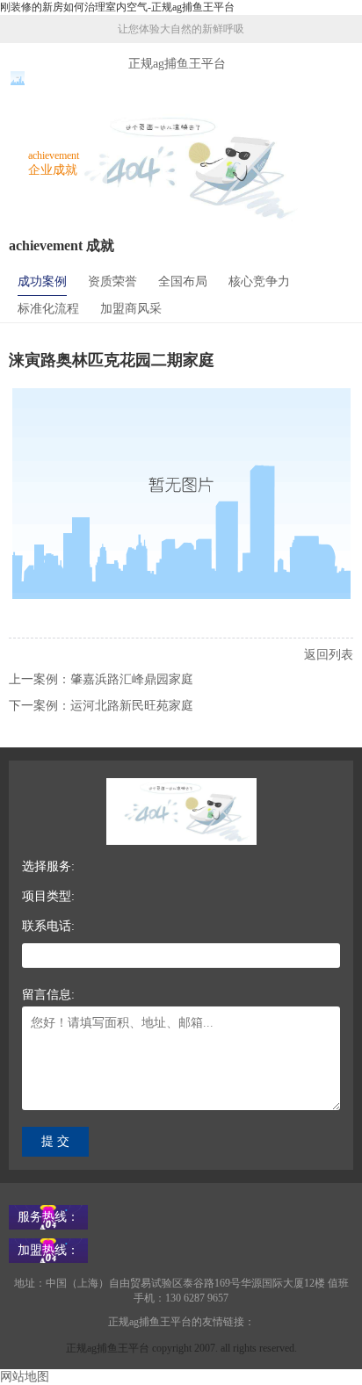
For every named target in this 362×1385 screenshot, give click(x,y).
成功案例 (42, 281)
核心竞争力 (259, 281)
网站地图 (24, 1376)
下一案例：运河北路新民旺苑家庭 (101, 705)
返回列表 (328, 654)
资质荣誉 (112, 281)
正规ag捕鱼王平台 (177, 63)
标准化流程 (48, 308)
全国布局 (182, 281)
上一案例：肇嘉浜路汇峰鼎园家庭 (101, 679)
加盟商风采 (131, 308)
